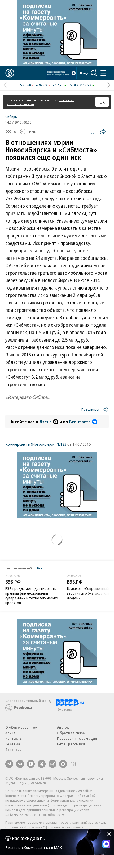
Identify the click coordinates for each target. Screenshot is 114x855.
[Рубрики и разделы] (103, 73)
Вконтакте (80, 421)
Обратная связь (71, 732)
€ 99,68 (41, 85)
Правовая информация (77, 738)
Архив (10, 732)
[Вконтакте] (20, 764)
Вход (84, 73)
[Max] (63, 764)
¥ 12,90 (57, 85)
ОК (102, 102)
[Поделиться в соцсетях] (103, 131)
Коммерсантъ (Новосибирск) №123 (36, 444)
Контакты (14, 738)
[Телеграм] (9, 764)
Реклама (12, 744)
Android (63, 727)
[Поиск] (94, 73)
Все (39, 568)
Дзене (45, 421)
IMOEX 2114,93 (80, 85)
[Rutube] (52, 764)
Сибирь (11, 116)
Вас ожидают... (28, 838)
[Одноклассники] (42, 764)
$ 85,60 (25, 85)
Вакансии (13, 749)
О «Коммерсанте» (21, 727)
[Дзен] (31, 764)
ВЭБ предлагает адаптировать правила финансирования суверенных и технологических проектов (31, 595)
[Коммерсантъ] (9, 73)
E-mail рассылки (71, 744)
